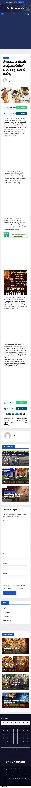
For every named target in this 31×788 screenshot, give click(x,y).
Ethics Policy (8, 778)
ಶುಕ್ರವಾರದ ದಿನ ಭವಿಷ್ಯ (11, 648)
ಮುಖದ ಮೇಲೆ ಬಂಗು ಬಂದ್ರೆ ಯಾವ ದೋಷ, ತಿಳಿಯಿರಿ (13, 495)
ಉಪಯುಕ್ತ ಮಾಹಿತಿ (6, 57)
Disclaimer (19, 781)
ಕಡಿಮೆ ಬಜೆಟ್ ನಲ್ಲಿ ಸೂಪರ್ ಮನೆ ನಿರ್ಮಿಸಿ (15, 477)
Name (5, 553)
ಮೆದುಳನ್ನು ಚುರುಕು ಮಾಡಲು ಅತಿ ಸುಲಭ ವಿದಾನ (21, 420)
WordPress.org (7, 620)
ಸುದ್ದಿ (12, 456)
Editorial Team (12, 781)
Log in (4, 608)
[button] (25, 14)
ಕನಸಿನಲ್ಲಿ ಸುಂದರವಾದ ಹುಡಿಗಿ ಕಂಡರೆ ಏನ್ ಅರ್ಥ (14, 702)
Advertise (15, 778)
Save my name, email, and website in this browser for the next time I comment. (14, 587)
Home (5, 775)
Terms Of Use (22, 778)
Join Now (22, 107)
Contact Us (24, 775)
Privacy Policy (17, 775)
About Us (10, 775)
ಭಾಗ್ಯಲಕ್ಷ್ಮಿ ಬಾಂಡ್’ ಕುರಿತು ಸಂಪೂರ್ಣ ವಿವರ (12, 459)
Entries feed (6, 612)
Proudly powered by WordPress (10, 769)
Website (5, 573)
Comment (6, 520)
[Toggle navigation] (14, 14)
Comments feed (7, 616)
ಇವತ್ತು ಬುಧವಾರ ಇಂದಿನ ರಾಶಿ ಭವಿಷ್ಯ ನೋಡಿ (14, 665)
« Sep (15, 749)
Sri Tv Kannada (15, 8)
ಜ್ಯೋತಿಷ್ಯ (13, 491)
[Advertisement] (15, 32)
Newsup (24, 769)
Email (5, 563)
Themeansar (15, 771)
